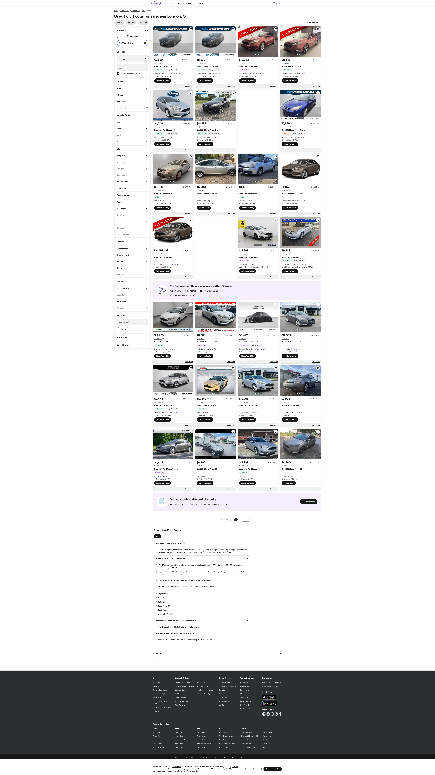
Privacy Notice (176, 767)
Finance (200, 3)
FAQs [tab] (157, 536)
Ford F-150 (201, 740)
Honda (177, 729)
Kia (264, 729)
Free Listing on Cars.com (205, 690)
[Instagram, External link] (276, 714)
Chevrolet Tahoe (247, 743)
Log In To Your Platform (270, 686)
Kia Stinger (266, 740)
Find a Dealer (157, 698)
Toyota (155, 729)
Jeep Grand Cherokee (227, 736)
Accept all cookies (272, 769)
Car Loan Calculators (226, 683)
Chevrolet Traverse (247, 740)
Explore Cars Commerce (270, 683)
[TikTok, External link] (264, 714)
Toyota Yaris (163, 594)
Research (188, 3)
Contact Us (190, 758)
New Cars (156, 686)
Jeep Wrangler (224, 732)
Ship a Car (222, 690)
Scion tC (161, 598)
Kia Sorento (267, 736)
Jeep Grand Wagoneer (227, 743)
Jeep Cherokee (224, 747)
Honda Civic (179, 736)
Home (116, 11)
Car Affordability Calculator (228, 686)
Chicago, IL (244, 683)
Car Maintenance (225, 701)
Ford (143, 11)
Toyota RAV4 (157, 732)
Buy (170, 3)
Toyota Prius (157, 736)
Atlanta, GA (244, 698)
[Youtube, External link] (272, 714)
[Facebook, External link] (268, 714)
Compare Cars (180, 690)
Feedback (259, 758)
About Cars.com (177, 758)
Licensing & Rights (230, 758)
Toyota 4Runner (158, 747)
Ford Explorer (201, 747)
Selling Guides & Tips (204, 694)
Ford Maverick (202, 732)
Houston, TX (244, 686)
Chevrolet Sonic (165, 614)
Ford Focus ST (164, 606)
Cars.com (235, 767)
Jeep (220, 729)
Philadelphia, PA (245, 701)
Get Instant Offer (203, 686)
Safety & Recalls (180, 698)
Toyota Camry (157, 743)
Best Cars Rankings (181, 694)
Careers (217, 758)
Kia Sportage (267, 732)
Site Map (222, 705)
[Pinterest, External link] (280, 714)
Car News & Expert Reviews (184, 686)
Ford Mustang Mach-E (204, 743)
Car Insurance (223, 698)
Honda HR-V (179, 747)
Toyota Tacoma (158, 740)
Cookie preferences (252, 769)
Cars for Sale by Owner (161, 694)
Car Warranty (223, 694)
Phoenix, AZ (244, 694)
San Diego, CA (245, 709)
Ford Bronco (201, 736)
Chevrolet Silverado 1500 (249, 736)
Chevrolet (244, 729)
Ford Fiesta (162, 610)
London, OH (135, 11)
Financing (156, 711)
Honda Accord (180, 740)
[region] (217, 767)
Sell (178, 3)
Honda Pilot (179, 743)
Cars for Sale (124, 11)
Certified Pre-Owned (160, 690)
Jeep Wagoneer (224, 740)
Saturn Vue (162, 602)
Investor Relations (203, 758)
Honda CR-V (179, 732)
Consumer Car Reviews (183, 683)
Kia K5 (265, 743)
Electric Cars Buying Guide (162, 707)
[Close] (432, 761)
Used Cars (156, 683)
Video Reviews (180, 705)
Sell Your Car (201, 683)
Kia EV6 (265, 747)
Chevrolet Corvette (247, 732)
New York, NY (244, 705)
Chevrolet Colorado (248, 747)
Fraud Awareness (247, 758)
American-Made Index (182, 701)
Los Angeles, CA (245, 690)
